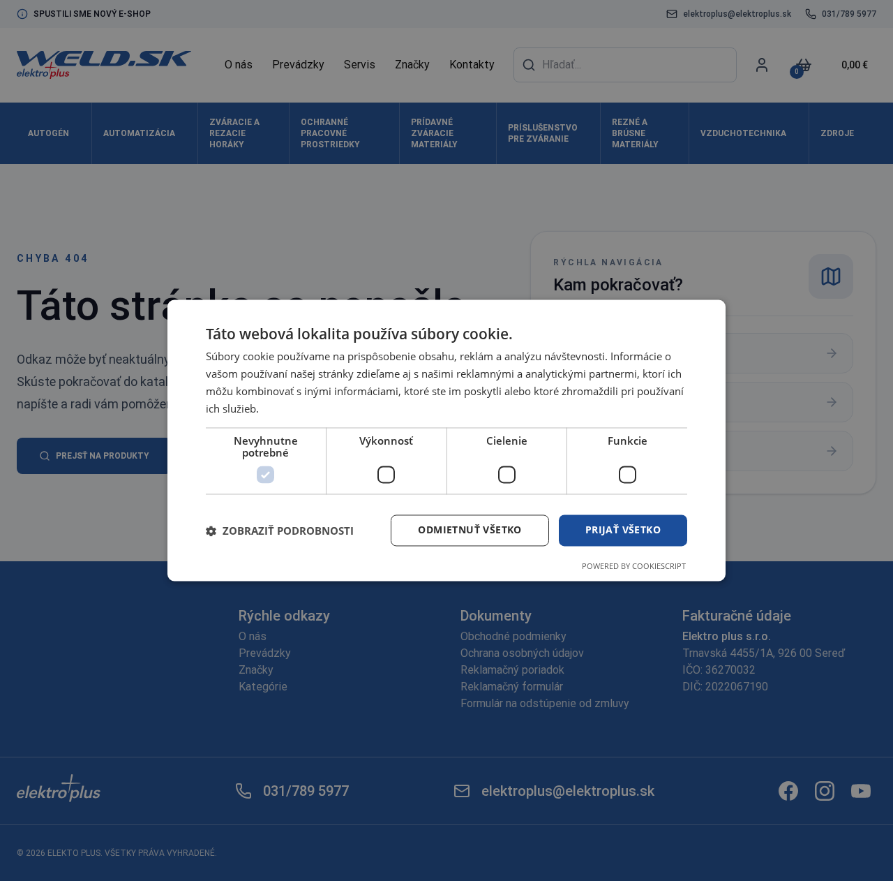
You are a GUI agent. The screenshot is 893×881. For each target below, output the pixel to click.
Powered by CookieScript (634, 566)
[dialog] (446, 440)
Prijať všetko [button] (623, 530)
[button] (280, 530)
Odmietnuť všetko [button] (469, 530)
